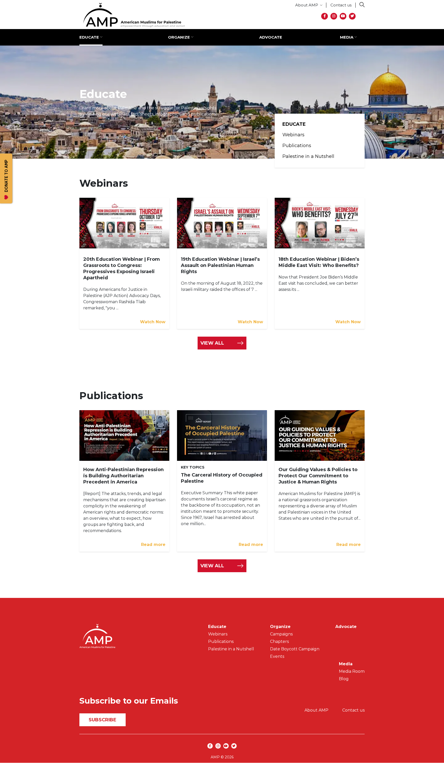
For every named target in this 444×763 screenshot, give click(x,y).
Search (362, 4)
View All (212, 343)
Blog (344, 678)
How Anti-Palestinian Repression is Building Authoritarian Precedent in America (123, 476)
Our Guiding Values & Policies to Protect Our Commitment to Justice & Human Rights (318, 476)
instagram (333, 16)
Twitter (352, 16)
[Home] (132, 15)
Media (346, 37)
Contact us (340, 5)
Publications (296, 145)
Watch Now (152, 321)
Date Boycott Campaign (294, 649)
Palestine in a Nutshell (308, 156)
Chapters (279, 641)
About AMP (306, 5)
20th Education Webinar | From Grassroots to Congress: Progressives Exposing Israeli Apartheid (121, 268)
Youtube (343, 16)
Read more (153, 544)
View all (212, 566)
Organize (179, 37)
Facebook (324, 16)
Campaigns (281, 634)
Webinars (293, 135)
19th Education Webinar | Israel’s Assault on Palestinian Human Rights (220, 265)
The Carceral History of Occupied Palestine (221, 478)
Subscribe (102, 720)
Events (277, 656)
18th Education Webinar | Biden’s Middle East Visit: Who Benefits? (319, 262)
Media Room (352, 671)
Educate (89, 37)
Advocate (270, 37)
